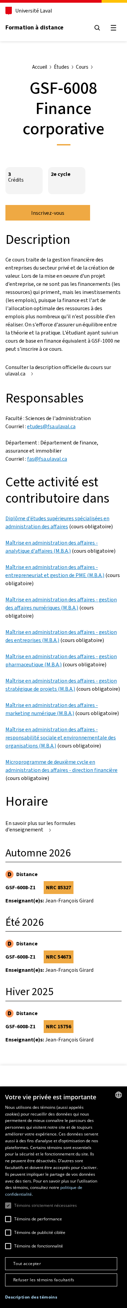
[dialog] (63, 1197)
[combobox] (118, 1095)
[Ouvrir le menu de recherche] (97, 28)
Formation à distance (34, 27)
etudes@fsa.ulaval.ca (51, 426)
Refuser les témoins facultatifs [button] (43, 1280)
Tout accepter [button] (27, 1263)
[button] (31, 1297)
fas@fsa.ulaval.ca (47, 458)
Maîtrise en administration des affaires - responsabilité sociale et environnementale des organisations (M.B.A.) (60, 737)
